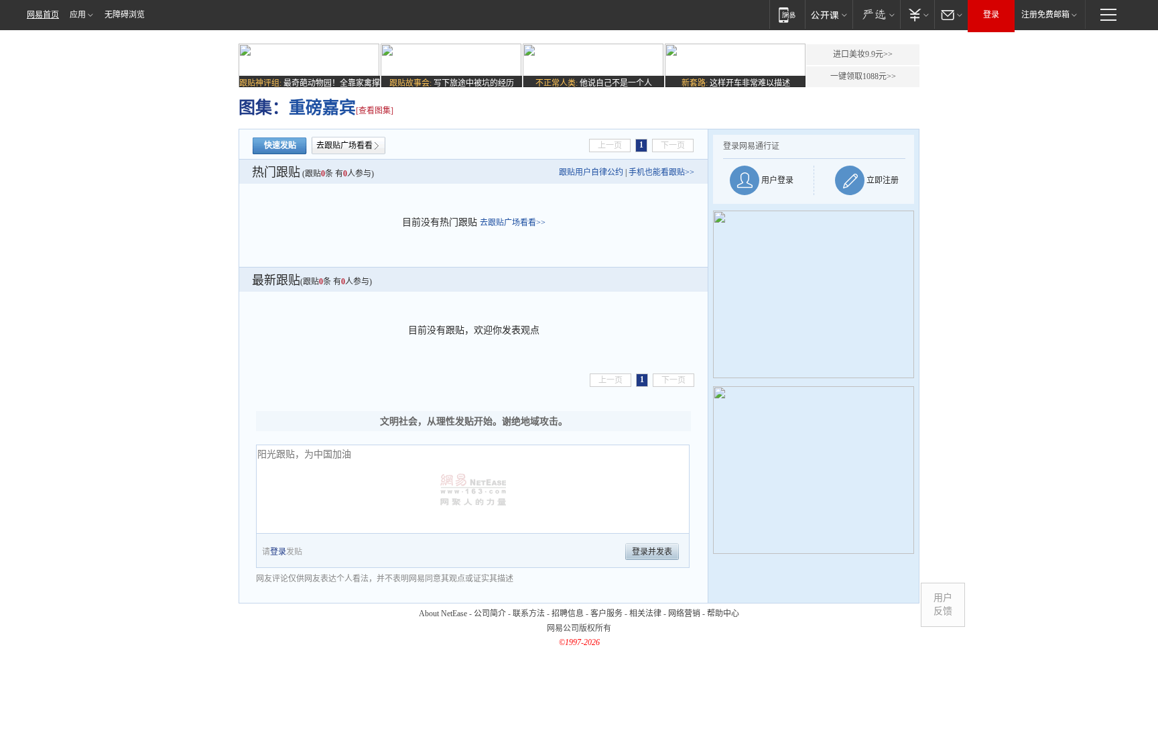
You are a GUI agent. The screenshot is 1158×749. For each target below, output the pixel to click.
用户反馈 (943, 604)
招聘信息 (568, 613)
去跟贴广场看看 (344, 145)
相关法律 (645, 613)
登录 (991, 14)
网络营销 (684, 613)
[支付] (917, 14)
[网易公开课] (828, 14)
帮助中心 (723, 613)
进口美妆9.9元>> (863, 54)
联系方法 (529, 613)
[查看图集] (374, 110)
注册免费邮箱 (1045, 14)
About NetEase (443, 613)
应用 (78, 14)
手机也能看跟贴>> (661, 172)
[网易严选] (876, 14)
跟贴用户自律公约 (591, 172)
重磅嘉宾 (322, 108)
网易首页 (43, 14)
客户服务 (606, 613)
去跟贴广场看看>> (512, 222)
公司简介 (490, 613)
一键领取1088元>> (863, 76)
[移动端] (787, 14)
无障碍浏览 (125, 14)
